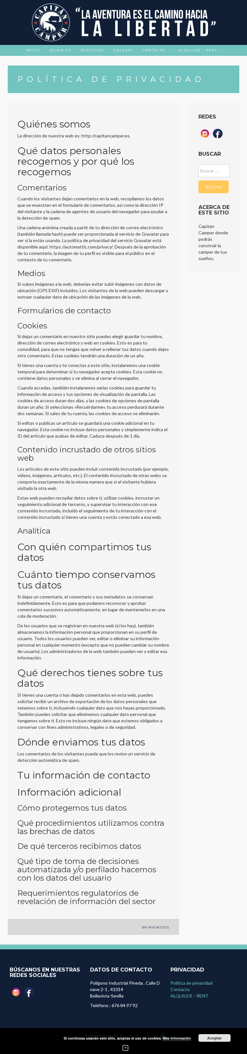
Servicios (92, 50)
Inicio (33, 50)
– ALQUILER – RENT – (198, 50)
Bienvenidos (155, 927)
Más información (177, 1038)
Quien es (60, 50)
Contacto (153, 50)
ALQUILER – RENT (189, 995)
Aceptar (214, 1038)
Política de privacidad (191, 983)
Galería (123, 50)
